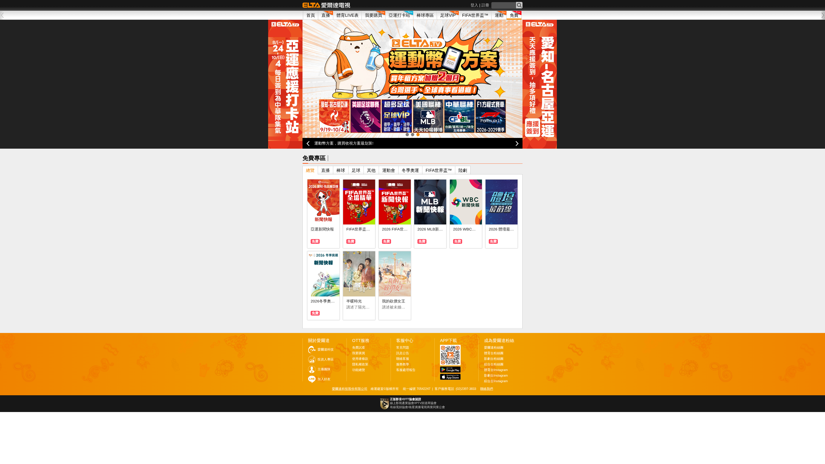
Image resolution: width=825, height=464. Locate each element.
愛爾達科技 (326, 349)
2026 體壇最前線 (501, 229)
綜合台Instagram (496, 381)
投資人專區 (326, 359)
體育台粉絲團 (493, 353)
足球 (356, 170)
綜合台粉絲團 (493, 364)
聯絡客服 (402, 358)
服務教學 (402, 364)
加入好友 (324, 379)
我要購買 (373, 15)
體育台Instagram (496, 370)
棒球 (340, 170)
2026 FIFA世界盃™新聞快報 (395, 229)
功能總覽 (358, 370)
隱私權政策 (360, 364)
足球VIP (448, 15)
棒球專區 (425, 15)
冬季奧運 (410, 170)
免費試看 (358, 347)
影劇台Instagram (496, 375)
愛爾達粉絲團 (493, 347)
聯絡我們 (486, 389)
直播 (325, 170)
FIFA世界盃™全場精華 (359, 229)
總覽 (310, 170)
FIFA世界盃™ (475, 15)
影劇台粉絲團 (493, 358)
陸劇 (462, 170)
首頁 (310, 15)
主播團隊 (324, 369)
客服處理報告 (406, 370)
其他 (371, 170)
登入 (474, 5)
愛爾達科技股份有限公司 (349, 389)
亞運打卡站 (399, 15)
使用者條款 (360, 358)
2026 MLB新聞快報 (430, 229)
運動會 (388, 170)
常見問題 (402, 347)
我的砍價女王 (393, 301)
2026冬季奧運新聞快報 (323, 301)
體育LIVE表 (347, 15)
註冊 (485, 5)
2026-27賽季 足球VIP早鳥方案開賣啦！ (348, 143)
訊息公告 (402, 353)
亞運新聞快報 (322, 229)
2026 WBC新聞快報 (466, 229)
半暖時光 (354, 301)
